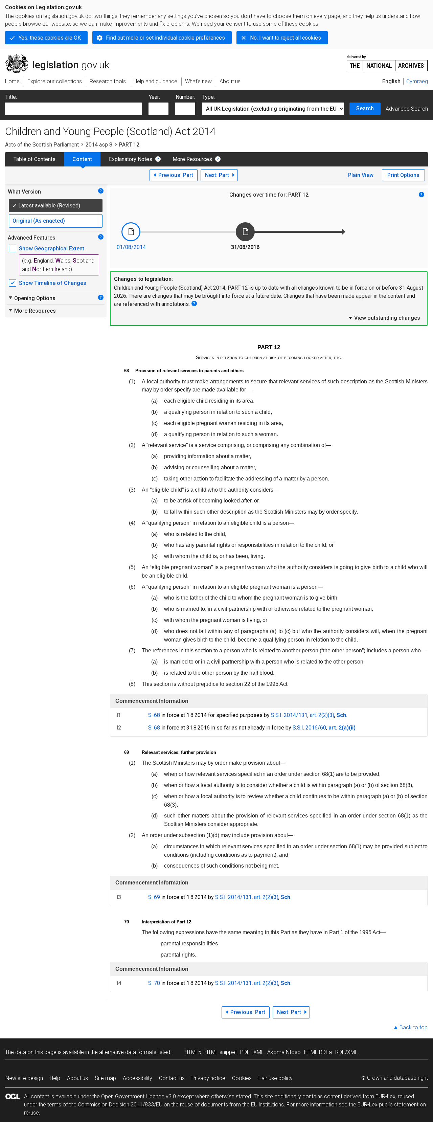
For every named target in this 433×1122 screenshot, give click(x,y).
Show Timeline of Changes (52, 283)
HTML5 (193, 1052)
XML (258, 1052)
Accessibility (137, 1078)
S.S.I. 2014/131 (289, 715)
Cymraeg (417, 81)
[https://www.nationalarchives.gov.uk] (387, 60)
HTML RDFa (318, 1052)
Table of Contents (34, 159)
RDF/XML (346, 1052)
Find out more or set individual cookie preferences (165, 38)
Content (82, 159)
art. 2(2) (319, 715)
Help (55, 1078)
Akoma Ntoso (284, 1052)
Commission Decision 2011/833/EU (120, 1104)
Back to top (414, 1027)
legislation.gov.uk (61, 56)
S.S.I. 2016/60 (309, 727)
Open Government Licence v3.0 (138, 1096)
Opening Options (31, 298)
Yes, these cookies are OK (50, 38)
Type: (208, 97)
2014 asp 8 (99, 144)
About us (77, 1078)
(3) (331, 715)
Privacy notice (208, 1078)
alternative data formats (127, 1052)
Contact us (172, 1078)
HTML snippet (221, 1052)
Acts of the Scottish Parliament (42, 144)
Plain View (360, 175)
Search (365, 108)
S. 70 (154, 983)
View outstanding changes (384, 317)
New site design (24, 1078)
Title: (11, 97)
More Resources (192, 159)
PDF (245, 1052)
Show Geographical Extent (51, 248)
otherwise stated (231, 1096)
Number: (185, 97)
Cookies (242, 1078)
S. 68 (154, 715)
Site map (105, 1078)
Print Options (403, 175)
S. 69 (154, 897)
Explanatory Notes (130, 159)
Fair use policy (275, 1078)
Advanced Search (407, 109)
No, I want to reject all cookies (285, 38)
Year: (154, 97)
